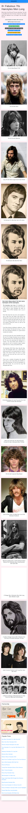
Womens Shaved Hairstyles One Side (10, 744)
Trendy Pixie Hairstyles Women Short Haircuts (12, 767)
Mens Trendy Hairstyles (7, 770)
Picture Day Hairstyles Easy (8, 772)
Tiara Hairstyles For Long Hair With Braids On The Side (13, 748)
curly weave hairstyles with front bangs (14, 28)
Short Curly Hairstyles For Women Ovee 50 (11, 785)
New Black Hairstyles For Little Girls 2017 (11, 739)
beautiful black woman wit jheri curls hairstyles (14, 24)
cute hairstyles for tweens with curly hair (14, 19)
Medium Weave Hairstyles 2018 (9, 756)
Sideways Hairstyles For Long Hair (9, 751)
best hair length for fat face (14, 30)
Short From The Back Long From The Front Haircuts (14, 759)
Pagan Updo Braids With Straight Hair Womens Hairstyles (12, 779)
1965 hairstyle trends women (14, 21)
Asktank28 (14, 1)
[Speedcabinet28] (14, 712)
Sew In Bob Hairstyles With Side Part (10, 762)
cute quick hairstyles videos (14, 32)
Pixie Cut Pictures (6, 764)
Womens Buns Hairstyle (7, 754)
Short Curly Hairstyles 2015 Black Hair (10, 793)
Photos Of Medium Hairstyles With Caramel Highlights (14, 787)
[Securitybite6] (14, 726)
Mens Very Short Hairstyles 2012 (9, 741)
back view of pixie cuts (14, 26)
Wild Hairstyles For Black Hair (8, 775)
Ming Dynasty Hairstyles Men (8, 782)
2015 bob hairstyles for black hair (14, 34)
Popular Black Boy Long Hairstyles (9, 790)
